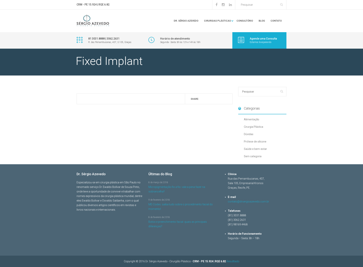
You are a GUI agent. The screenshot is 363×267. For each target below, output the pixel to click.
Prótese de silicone (255, 141)
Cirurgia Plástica (253, 126)
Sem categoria (252, 156)
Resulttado (232, 261)
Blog (262, 20)
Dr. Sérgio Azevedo (186, 20)
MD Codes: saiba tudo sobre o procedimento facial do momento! (180, 206)
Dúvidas (248, 134)
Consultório (245, 20)
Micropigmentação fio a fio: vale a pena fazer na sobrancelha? (176, 189)
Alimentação (251, 119)
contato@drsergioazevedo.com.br (248, 201)
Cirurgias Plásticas (217, 20)
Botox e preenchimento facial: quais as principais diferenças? (177, 224)
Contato (276, 20)
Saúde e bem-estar (255, 148)
